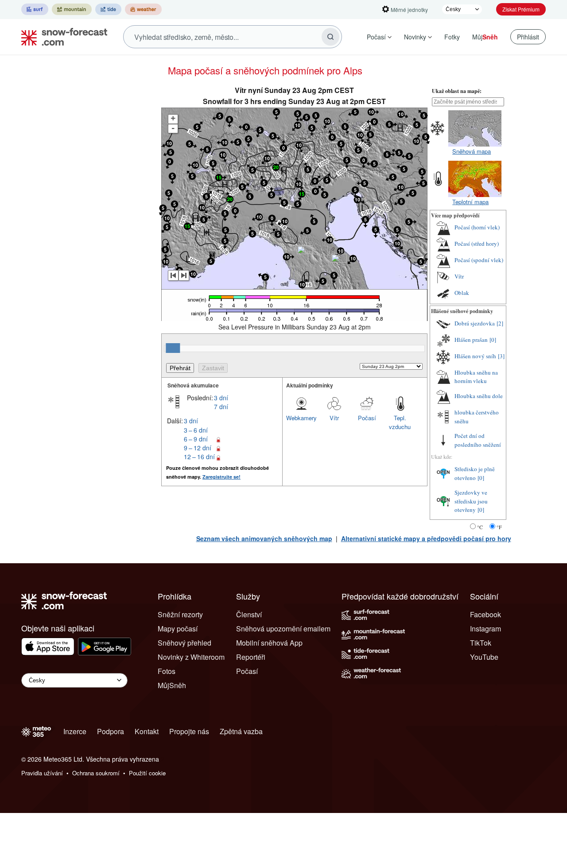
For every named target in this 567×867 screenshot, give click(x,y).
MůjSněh (172, 685)
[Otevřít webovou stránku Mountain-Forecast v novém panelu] (72, 9)
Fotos (166, 671)
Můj (485, 36)
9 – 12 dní (197, 447)
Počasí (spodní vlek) (478, 260)
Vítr (334, 418)
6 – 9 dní (196, 438)
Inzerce (74, 731)
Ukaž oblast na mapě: (457, 91)
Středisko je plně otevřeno (474, 473)
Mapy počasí (178, 628)
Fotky (452, 36)
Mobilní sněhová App (269, 643)
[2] (500, 323)
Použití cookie (147, 773)
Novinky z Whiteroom (191, 657)
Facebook (485, 614)
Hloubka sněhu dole (478, 396)
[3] (501, 356)
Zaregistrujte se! (221, 476)
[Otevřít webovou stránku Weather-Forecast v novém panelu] (143, 9)
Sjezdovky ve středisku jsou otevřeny (471, 501)
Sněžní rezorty (180, 614)
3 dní (221, 397)
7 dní (221, 406)
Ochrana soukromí (96, 773)
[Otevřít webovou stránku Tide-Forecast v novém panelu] (108, 9)
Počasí (376, 36)
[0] (492, 340)
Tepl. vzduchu (400, 422)
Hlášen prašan (471, 340)
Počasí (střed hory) (476, 244)
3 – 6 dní (196, 430)
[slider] (173, 348)
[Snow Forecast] (61, 37)
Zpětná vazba (241, 731)
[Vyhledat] (330, 37)
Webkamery (301, 418)
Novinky (415, 36)
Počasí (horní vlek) (477, 227)
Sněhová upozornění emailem (283, 628)
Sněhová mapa (471, 151)
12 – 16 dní (199, 456)
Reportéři (250, 657)
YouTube (484, 657)
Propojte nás (189, 731)
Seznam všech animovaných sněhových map (264, 538)
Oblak (461, 293)
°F (499, 526)
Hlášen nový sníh (475, 356)
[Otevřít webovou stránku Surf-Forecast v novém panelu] (34, 9)
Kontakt (147, 731)
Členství (249, 614)
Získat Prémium (521, 9)
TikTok (480, 643)
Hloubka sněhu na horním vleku (476, 376)
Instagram (485, 628)
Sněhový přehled (184, 643)
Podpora (110, 731)
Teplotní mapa (470, 201)
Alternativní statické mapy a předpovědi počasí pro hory (426, 538)
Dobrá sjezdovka (474, 323)
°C (480, 526)
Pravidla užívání (42, 773)
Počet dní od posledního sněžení (477, 440)
